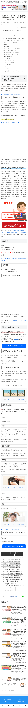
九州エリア (19, 587)
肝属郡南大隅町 (6, 590)
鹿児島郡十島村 (18, 565)
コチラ (16, 339)
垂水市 (16, 557)
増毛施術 (9, 64)
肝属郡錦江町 (18, 585)
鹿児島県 (4, 554)
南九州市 (13, 587)
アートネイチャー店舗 (14, 569)
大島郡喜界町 (5, 585)
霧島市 (4, 573)
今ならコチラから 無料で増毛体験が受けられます (13, 225)
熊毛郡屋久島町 (12, 567)
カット (8, 66)
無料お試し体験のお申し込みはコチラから (14, 71)
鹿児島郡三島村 (18, 561)
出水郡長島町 (19, 573)
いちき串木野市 (18, 575)
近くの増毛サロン (11, 573)
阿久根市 (4, 581)
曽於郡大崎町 (19, 579)
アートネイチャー (6, 552)
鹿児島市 (13, 571)
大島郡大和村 (19, 571)
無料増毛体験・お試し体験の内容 (12, 52)
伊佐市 (4, 557)
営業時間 (7, 46)
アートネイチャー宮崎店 (7, 232)
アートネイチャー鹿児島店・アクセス (13, 42)
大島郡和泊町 (5, 561)
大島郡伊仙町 (23, 557)
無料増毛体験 (11, 554)
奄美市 (11, 585)
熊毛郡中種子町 (11, 559)
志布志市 (18, 581)
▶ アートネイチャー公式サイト (9, 122)
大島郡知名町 (5, 565)
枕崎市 (11, 577)
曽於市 (18, 567)
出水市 (19, 583)
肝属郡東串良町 (13, 583)
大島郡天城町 (19, 590)
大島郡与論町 (5, 569)
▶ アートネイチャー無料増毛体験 (10, 94)
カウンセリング (10, 60)
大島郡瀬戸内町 (18, 577)
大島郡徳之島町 (6, 587)
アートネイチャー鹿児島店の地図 (12, 48)
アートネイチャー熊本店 (19, 230)
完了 (8, 68)
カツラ (11, 561)
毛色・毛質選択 (10, 62)
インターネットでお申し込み (13, 345)
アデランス (20, 699)
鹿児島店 (4, 563)
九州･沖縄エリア (19, 554)
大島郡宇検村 (10, 575)
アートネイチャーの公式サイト (17, 320)
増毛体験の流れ (8, 56)
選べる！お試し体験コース (10, 50)
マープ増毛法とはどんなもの (11, 54)
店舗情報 (6, 44)
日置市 (18, 563)
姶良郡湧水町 (5, 577)
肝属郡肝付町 (10, 557)
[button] (25, 382)
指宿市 (24, 585)
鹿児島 (13, 552)
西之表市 (13, 590)
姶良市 (4, 559)
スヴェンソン (7, 701)
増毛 (11, 565)
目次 (12, 35)
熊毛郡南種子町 (12, 563)
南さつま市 (5, 579)
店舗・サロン (19, 552)
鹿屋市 (4, 575)
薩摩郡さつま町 (6, 571)
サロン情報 (5, 583)
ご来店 (8, 58)
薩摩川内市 (18, 559)
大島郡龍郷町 (11, 581)
